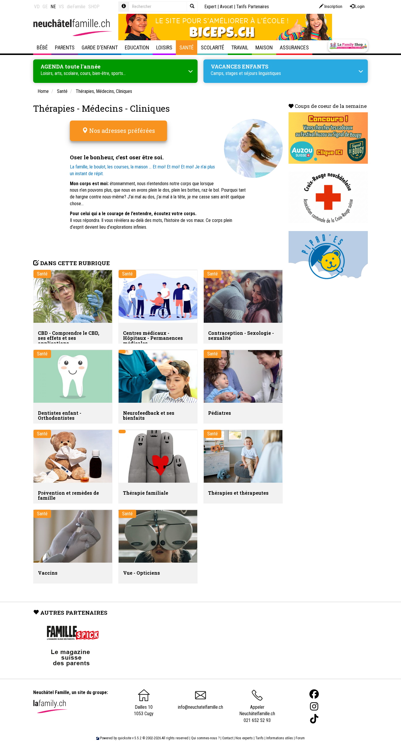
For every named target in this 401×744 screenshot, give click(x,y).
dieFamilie (76, 6)
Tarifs (259, 738)
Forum (300, 738)
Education (137, 47)
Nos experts (244, 738)
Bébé (42, 47)
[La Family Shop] (348, 45)
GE (45, 6)
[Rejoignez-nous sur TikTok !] (314, 719)
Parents (65, 47)
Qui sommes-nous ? (205, 738)
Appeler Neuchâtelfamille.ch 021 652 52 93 (257, 713)
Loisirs (164, 47)
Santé (186, 47)
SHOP (94, 6)
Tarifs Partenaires (252, 6)
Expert (210, 6)
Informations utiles (279, 738)
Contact (227, 738)
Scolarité (212, 47)
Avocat (226, 6)
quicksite (124, 738)
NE (53, 6)
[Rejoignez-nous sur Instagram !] (314, 706)
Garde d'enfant (100, 47)
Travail (239, 47)
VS (61, 6)
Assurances (294, 47)
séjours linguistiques (262, 73)
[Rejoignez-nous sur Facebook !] (314, 694)
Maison (264, 47)
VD (37, 6)
